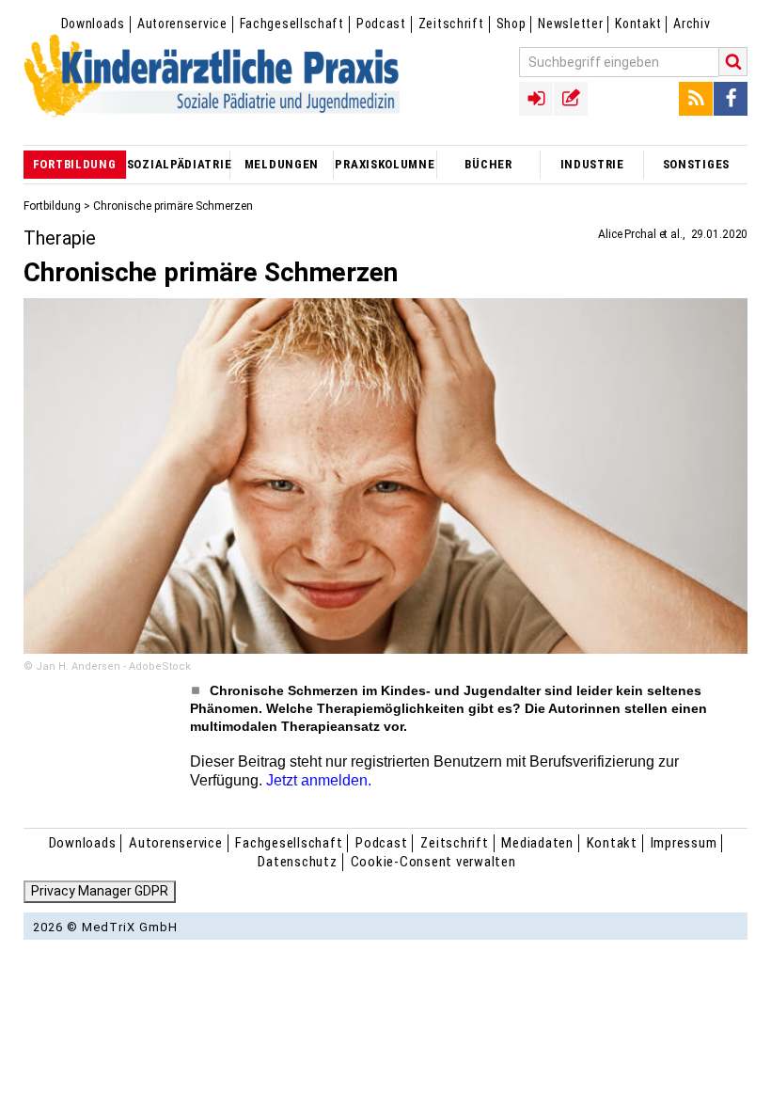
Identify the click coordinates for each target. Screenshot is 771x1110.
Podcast (381, 23)
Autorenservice (182, 23)
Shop (511, 23)
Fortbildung (52, 206)
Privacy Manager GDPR (99, 890)
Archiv (691, 23)
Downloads (93, 23)
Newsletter (570, 23)
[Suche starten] (733, 61)
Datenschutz (297, 861)
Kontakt (638, 23)
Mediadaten (537, 842)
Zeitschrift (451, 23)
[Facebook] (730, 99)
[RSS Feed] (696, 99)
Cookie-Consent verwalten (433, 861)
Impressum (684, 842)
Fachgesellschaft (292, 23)
